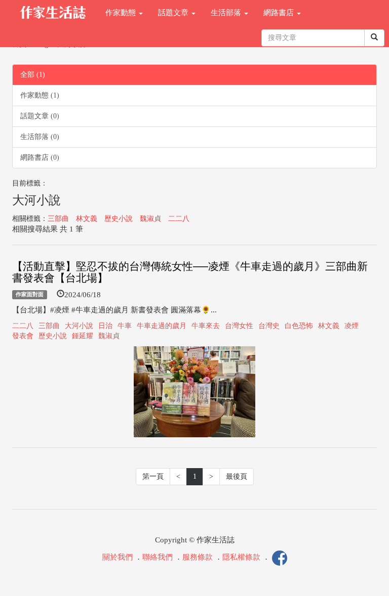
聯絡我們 (157, 557)
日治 (105, 326)
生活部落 (227, 13)
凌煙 (351, 326)
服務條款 (197, 557)
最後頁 (236, 476)
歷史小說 (118, 218)
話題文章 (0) (39, 116)
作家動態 (121, 13)
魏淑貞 (150, 218)
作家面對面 (30, 295)
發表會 (22, 336)
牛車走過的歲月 (161, 326)
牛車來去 (205, 326)
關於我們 (117, 557)
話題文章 (174, 13)
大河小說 (79, 326)
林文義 (86, 218)
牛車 (125, 326)
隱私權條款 (241, 557)
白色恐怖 (299, 326)
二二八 (178, 218)
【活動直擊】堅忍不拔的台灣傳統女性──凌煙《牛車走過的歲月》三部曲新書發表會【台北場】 (190, 272)
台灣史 (269, 326)
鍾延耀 (82, 336)
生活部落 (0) (39, 137)
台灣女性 (239, 326)
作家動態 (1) (39, 95)
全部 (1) (32, 74)
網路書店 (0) (39, 157)
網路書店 (279, 13)
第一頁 (153, 476)
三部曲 (58, 218)
